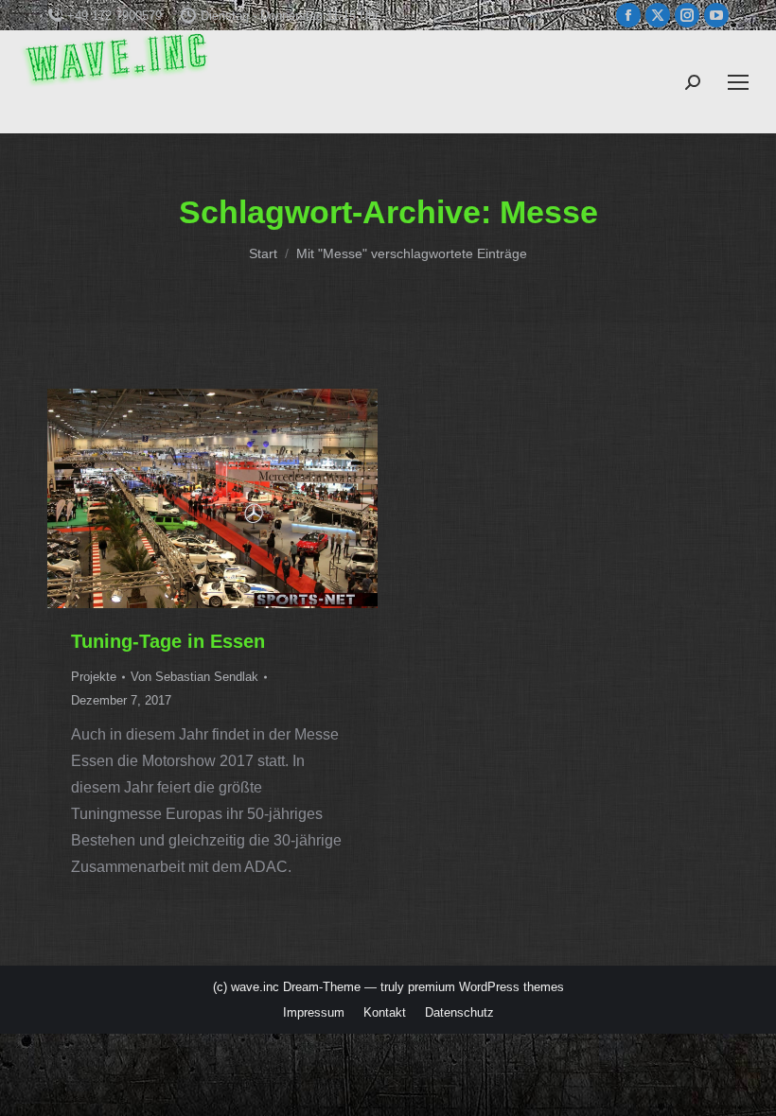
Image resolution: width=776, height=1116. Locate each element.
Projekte (93, 677)
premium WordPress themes (486, 987)
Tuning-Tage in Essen (168, 641)
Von (194, 677)
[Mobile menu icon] (738, 82)
